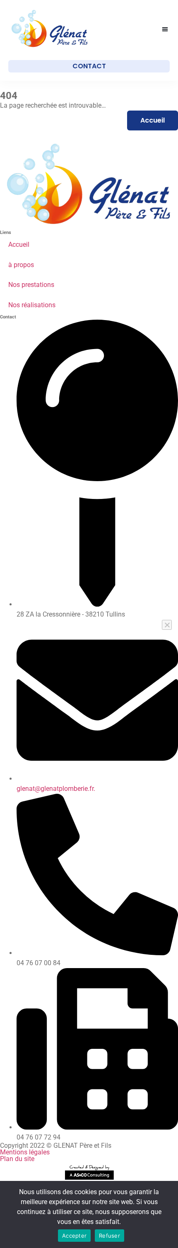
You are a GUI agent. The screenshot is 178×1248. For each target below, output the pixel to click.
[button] (165, 29)
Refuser (109, 1235)
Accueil (18, 244)
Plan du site (17, 1159)
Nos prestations (31, 285)
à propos (21, 265)
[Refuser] (167, 625)
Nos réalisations (31, 305)
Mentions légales (25, 1152)
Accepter (74, 1235)
